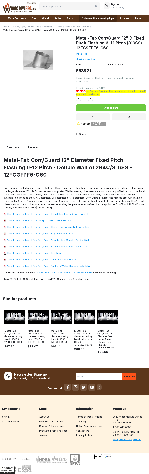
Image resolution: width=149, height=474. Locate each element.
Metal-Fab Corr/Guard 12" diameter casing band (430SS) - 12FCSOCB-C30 (59, 336)
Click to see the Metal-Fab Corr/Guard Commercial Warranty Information (47, 227)
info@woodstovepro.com (127, 439)
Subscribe (129, 376)
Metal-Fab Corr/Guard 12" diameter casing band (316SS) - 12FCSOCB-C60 (36, 336)
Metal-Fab (82, 53)
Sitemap (43, 435)
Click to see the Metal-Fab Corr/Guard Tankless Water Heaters (42, 259)
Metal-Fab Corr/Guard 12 (77, 26)
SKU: (79, 64)
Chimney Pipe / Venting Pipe (98, 18)
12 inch (59, 26)
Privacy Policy (84, 435)
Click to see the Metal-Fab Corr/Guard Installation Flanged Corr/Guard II (47, 214)
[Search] (96, 6)
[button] (7, 470)
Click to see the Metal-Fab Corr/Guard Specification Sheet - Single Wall (46, 246)
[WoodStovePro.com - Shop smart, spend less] (19, 7)
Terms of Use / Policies (89, 416)
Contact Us (82, 430)
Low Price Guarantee (51, 421)
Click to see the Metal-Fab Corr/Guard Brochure (34, 253)
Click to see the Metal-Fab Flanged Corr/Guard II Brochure (39, 220)
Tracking (81, 421)
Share (82, 134)
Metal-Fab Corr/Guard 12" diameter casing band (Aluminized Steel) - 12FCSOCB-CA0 (83, 338)
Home (6, 26)
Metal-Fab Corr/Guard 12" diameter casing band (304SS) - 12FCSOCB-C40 (13, 336)
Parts (138, 18)
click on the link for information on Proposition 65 (64, 272)
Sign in (6, 416)
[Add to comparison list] (129, 116)
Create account (11, 421)
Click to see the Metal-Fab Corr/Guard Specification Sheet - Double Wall (47, 240)
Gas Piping (47, 26)
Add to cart (111, 107)
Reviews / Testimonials (51, 426)
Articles (124, 18)
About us (44, 416)
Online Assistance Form (89, 426)
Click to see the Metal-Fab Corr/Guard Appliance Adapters (39, 233)
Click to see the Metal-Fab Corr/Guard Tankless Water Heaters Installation (48, 266)
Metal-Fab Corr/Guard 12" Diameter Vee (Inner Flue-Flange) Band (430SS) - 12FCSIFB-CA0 (105, 339)
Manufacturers (17, 18)
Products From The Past (53, 430)
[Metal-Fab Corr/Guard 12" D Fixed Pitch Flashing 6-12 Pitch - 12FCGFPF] (38, 60)
